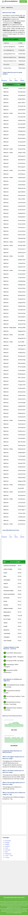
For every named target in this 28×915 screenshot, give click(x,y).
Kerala (5, 601)
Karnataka (6, 597)
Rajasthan (6, 630)
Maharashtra (7, 612)
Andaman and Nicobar (10, 565)
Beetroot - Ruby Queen (10, 327)
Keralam (6, 605)
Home (3, 7)
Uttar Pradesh (7, 640)
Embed (22, 80)
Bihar (5, 576)
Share (16, 80)
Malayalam (8, 854)
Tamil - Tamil (9, 855)
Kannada (7, 850)
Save (10, 80)
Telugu (7, 857)
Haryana (6, 587)
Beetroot (6, 88)
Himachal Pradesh (8, 590)
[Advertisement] (14, 549)
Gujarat (6, 583)
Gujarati (7, 846)
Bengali (7, 842)
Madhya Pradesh (8, 608)
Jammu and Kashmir (9, 594)
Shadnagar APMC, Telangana (14, 657)
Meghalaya (7, 615)
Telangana (6, 637)
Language (22, 1)
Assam (5, 572)
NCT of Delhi (7, 619)
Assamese (8, 840)
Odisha (5, 622)
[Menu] (2, 1)
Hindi (6, 848)
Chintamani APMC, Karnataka (14, 661)
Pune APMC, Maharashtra (13, 653)
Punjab (5, 626)
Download (4, 80)
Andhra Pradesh (8, 569)
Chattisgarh (7, 580)
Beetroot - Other (8, 113)
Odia (6, 852)
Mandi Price (9, 7)
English (7, 844)
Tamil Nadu (7, 633)
